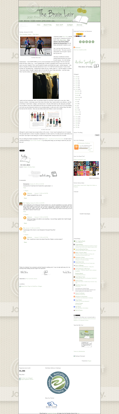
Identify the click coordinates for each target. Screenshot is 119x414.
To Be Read (78, 286)
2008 (76, 123)
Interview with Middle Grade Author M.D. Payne (85, 250)
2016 (76, 81)
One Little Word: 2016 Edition (81, 308)
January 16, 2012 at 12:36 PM (37, 203)
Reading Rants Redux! (80, 274)
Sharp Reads (78, 300)
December (77, 91)
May (76, 105)
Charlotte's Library (80, 257)
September (77, 97)
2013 (76, 87)
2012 (76, 89)
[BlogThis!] (25, 165)
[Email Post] (20, 164)
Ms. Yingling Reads (80, 241)
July (76, 101)
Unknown (29, 193)
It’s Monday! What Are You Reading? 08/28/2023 (86, 278)
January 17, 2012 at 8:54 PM (41, 193)
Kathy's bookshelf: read (80, 159)
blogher (25, 167)
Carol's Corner (79, 280)
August (77, 99)
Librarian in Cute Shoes (81, 296)
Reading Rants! (79, 273)
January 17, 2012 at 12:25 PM (33, 228)
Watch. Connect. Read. (81, 252)
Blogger (89, 360)
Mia (24, 228)
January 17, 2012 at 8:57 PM (41, 237)
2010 (76, 118)
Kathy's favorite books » (94, 178)
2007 (76, 125)
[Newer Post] (67, 273)
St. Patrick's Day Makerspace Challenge (84, 297)
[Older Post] (24, 273)
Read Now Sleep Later (80, 285)
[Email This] (23, 165)
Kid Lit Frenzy (78, 310)
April (76, 107)
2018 (76, 76)
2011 (76, 116)
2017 (76, 78)
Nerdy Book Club (79, 262)
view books (91, 151)
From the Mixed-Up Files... (82, 249)
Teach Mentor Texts (80, 277)
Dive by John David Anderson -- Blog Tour (84, 266)
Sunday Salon (31, 167)
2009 (76, 121)
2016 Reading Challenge (83, 143)
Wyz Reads (78, 306)
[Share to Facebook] (28, 165)
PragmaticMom (79, 244)
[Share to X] (26, 165)
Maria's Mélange (79, 265)
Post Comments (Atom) (31, 278)
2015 (76, 83)
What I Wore (65, 36)
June (76, 103)
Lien (78, 413)
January (77, 114)
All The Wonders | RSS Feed (82, 268)
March (76, 110)
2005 (76, 127)
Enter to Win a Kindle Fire (36, 140)
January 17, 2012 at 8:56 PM (41, 217)
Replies (26, 190)
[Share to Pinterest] (29, 165)
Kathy (80, 145)
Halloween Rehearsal (80, 294)
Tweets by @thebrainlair (79, 351)
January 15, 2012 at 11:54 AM (37, 184)
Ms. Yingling (26, 203)
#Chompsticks (78, 304)
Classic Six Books (79, 293)
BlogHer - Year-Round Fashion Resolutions (54, 138)
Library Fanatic (79, 303)
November (77, 93)
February (77, 112)
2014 (76, 85)
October (77, 95)
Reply (24, 187)
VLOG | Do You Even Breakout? (82, 301)
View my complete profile (80, 49)
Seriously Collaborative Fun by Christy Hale (85, 263)
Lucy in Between (79, 242)
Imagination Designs (52, 413)
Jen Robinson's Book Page (82, 288)
